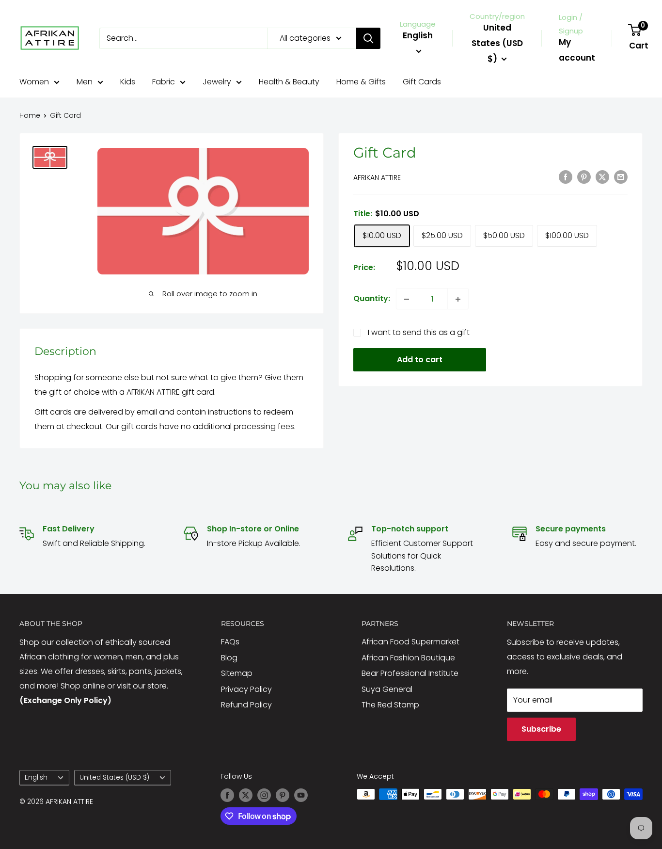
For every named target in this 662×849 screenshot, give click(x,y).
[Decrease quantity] (406, 299)
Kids (127, 81)
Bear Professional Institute (410, 673)
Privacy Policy (246, 689)
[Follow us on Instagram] (264, 795)
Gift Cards (422, 81)
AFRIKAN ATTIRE (377, 177)
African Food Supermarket (410, 641)
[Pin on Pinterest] (584, 176)
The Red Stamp (390, 704)
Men (85, 81)
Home (29, 115)
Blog (229, 657)
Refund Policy (246, 704)
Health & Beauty (289, 81)
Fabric (163, 81)
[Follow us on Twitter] (245, 795)
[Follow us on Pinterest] (282, 795)
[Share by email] (621, 176)
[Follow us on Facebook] (227, 795)
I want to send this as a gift (419, 332)
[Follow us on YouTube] (301, 795)
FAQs (230, 641)
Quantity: (371, 298)
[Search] (368, 38)
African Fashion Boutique (408, 657)
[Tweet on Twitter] (602, 176)
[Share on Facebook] (565, 176)
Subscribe (541, 729)
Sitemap (236, 673)
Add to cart (419, 360)
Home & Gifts (361, 81)
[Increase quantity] (458, 299)
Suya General (387, 689)
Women (34, 81)
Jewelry (217, 81)
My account (577, 50)
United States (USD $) (114, 777)
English (36, 777)
